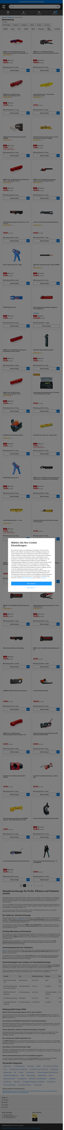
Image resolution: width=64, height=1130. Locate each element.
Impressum (43, 577)
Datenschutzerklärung (27, 577)
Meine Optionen (31, 587)
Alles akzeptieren (31, 583)
